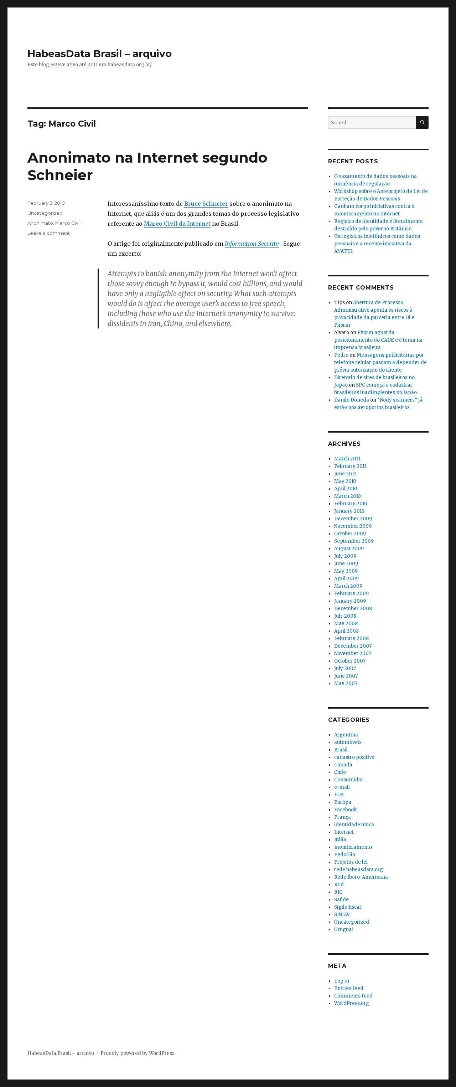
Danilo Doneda (351, 400)
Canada (343, 765)
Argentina (346, 735)
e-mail (342, 787)
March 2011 (347, 459)
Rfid (339, 885)
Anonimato (40, 223)
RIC (338, 892)
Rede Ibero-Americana (361, 877)
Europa (342, 802)
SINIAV (342, 915)
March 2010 (347, 496)
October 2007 (350, 661)
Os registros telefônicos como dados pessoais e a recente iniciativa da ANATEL (377, 243)
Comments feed (353, 996)
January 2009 (350, 601)
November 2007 (352, 653)
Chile (340, 772)
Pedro (341, 355)
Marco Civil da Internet (177, 223)
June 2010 (345, 474)
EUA (339, 795)
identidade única (354, 825)
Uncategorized (45, 213)
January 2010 (349, 511)
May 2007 (345, 683)
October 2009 (350, 534)
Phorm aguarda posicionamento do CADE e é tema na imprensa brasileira (378, 340)
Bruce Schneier (206, 203)
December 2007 (353, 646)
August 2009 (349, 549)
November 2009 (353, 526)
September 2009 (354, 541)
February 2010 (350, 504)
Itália (340, 840)
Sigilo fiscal (347, 907)
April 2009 (346, 579)
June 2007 (346, 676)
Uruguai (343, 930)
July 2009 (345, 556)
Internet (344, 832)
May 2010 (345, 481)
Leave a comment (48, 233)
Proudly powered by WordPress (137, 1053)
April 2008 (346, 631)
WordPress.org (351, 1003)
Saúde (341, 900)
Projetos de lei (351, 862)
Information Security (252, 243)
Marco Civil (68, 223)
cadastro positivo (354, 757)
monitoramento (353, 847)
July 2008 (345, 616)
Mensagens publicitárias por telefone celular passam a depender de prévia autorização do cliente (380, 362)
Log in (341, 981)
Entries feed (348, 988)
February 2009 (351, 594)
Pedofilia (344, 855)
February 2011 (350, 466)
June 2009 (346, 564)
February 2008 (351, 639)
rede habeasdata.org (358, 870)
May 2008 (346, 624)
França (342, 817)
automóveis (348, 742)
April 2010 (345, 489)
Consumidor (348, 780)
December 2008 (353, 609)
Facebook (345, 810)
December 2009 (353, 519)
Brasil (341, 750)
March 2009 (348, 586)
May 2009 (346, 571)
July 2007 (345, 668)
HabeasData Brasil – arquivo (99, 53)
